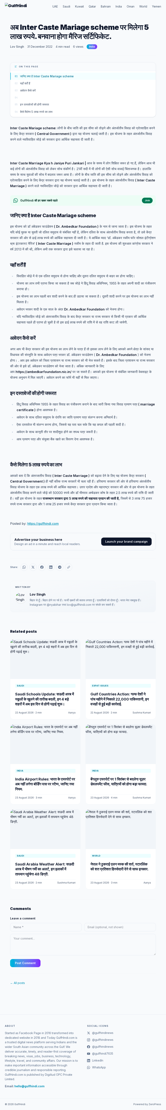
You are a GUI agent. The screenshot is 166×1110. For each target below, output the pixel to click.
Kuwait (79, 6)
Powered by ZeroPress (147, 1104)
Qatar (92, 6)
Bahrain (106, 6)
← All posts (17, 983)
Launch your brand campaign (126, 541)
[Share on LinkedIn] (50, 567)
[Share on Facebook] (42, 567)
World (143, 6)
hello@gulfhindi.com (29, 1086)
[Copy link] (68, 567)
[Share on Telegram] (59, 567)
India (119, 6)
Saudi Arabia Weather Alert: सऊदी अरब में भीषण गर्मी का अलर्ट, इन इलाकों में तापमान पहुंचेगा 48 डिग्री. (44, 869)
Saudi (66, 6)
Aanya (72, 712)
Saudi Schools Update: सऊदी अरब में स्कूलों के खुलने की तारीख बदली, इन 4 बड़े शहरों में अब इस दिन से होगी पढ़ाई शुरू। (44, 699)
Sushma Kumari (142, 712)
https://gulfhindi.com (43, 524)
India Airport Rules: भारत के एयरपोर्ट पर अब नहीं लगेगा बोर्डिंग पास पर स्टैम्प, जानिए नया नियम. (45, 784)
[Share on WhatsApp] (24, 567)
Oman (130, 6)
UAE (55, 6)
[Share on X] (33, 567)
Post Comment (25, 963)
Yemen (156, 6)
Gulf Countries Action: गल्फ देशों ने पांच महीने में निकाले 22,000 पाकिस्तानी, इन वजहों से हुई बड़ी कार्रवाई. (119, 699)
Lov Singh (17, 46)
